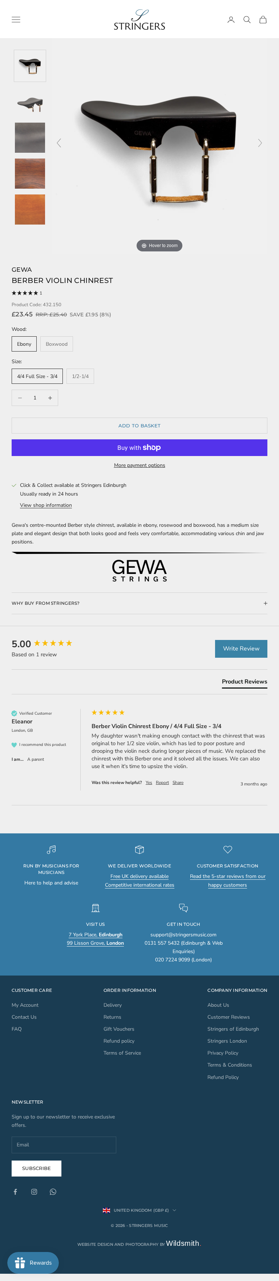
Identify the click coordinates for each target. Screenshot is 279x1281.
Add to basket (139, 425)
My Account (25, 1005)
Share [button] (178, 782)
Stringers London (227, 1041)
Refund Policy (223, 1077)
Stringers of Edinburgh (233, 1029)
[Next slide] (260, 143)
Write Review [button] (241, 649)
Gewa (22, 269)
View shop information (46, 505)
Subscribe (36, 1168)
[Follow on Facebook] (15, 1191)
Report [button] (162, 782)
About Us (218, 1005)
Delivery (113, 1005)
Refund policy (119, 1041)
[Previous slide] (59, 143)
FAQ (17, 1029)
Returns (112, 1017)
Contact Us (24, 1017)
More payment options (139, 465)
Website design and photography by (139, 1244)
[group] (50, 644)
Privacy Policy (222, 1053)
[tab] (244, 683)
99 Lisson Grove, (95, 943)
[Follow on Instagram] (34, 1191)
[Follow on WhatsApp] (53, 1191)
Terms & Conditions (229, 1065)
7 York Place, (95, 934)
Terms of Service (122, 1053)
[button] (139, 293)
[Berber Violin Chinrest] (30, 66)
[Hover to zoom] (159, 146)
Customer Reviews (228, 1017)
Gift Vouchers (119, 1029)
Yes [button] (149, 782)
